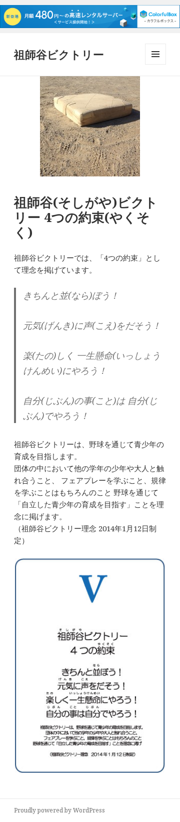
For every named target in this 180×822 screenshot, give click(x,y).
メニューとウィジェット (155, 64)
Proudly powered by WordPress (59, 810)
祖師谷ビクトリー (59, 54)
